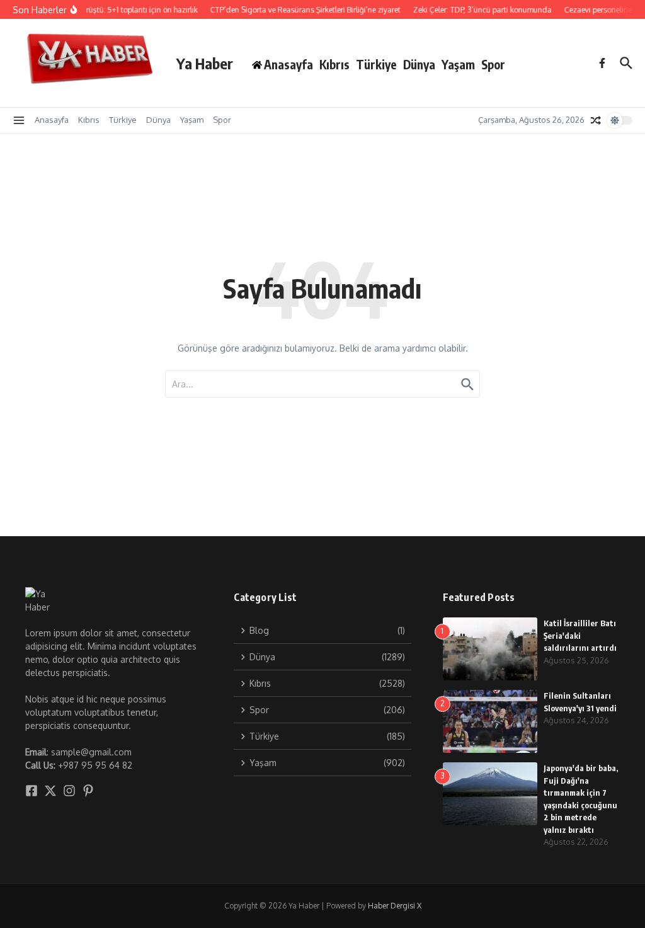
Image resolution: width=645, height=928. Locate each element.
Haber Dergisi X (394, 905)
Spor (493, 64)
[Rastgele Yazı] (596, 120)
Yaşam (458, 64)
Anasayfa (52, 120)
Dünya (419, 64)
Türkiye (376, 64)
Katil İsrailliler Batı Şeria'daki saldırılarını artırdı (580, 635)
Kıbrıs (334, 64)
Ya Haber (204, 63)
